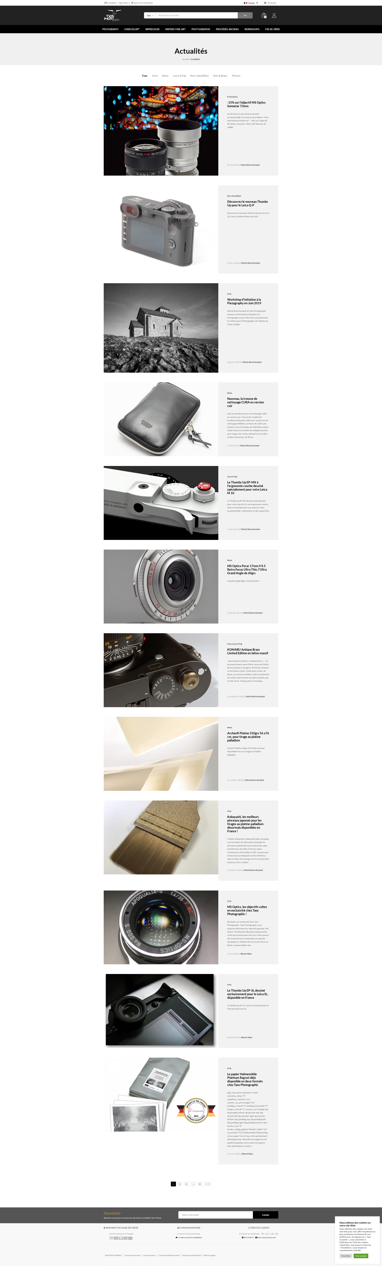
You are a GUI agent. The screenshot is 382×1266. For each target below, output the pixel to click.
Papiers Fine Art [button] (175, 29)
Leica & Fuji (179, 75)
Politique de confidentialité (191, 1255)
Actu (155, 75)
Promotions (232, 96)
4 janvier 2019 (233, 362)
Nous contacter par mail (266, 1237)
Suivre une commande (132, 1255)
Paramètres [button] (345, 1256)
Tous (144, 75)
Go (245, 15)
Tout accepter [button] (360, 1256)
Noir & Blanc (220, 75)
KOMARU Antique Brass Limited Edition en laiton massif (247, 651)
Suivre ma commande (143, 2)
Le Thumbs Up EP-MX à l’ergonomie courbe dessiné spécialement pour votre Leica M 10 (247, 487)
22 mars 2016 (233, 1153)
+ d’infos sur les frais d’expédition (189, 1237)
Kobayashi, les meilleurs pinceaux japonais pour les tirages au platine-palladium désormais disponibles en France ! (245, 824)
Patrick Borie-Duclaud (250, 165)
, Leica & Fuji (236, 643)
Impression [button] (152, 29)
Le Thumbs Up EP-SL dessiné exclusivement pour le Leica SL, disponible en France (247, 994)
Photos (236, 75)
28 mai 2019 (232, 165)
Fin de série (272, 29)
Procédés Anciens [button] (227, 29)
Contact (124, 2)
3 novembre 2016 (235, 696)
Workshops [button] (252, 29)
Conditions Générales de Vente (169, 1255)
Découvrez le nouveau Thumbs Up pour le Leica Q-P (247, 203)
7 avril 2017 (232, 445)
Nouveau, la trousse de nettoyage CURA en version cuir (245, 402)
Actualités (111, 2)
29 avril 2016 (232, 1037)
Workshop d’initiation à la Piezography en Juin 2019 (244, 301)
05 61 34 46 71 (248, 1237)
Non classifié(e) (199, 75)
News (165, 75)
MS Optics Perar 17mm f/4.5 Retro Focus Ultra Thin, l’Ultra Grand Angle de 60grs (247, 569)
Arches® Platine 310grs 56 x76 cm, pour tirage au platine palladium (248, 736)
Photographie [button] (201, 29)
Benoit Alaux (246, 953)
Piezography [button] (110, 29)
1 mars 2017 (232, 529)
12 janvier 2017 (233, 612)
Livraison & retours (149, 1255)
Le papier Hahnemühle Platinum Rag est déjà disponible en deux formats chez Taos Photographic (245, 1079)
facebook (271, 2)
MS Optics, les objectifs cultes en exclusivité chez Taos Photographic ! (247, 910)
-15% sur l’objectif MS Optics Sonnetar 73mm (246, 104)
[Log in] (275, 16)
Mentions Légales (209, 1255)
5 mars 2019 (232, 263)
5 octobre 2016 (234, 870)
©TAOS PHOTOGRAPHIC (113, 1255)
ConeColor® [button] (132, 29)
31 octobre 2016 (234, 780)
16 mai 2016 (232, 953)
